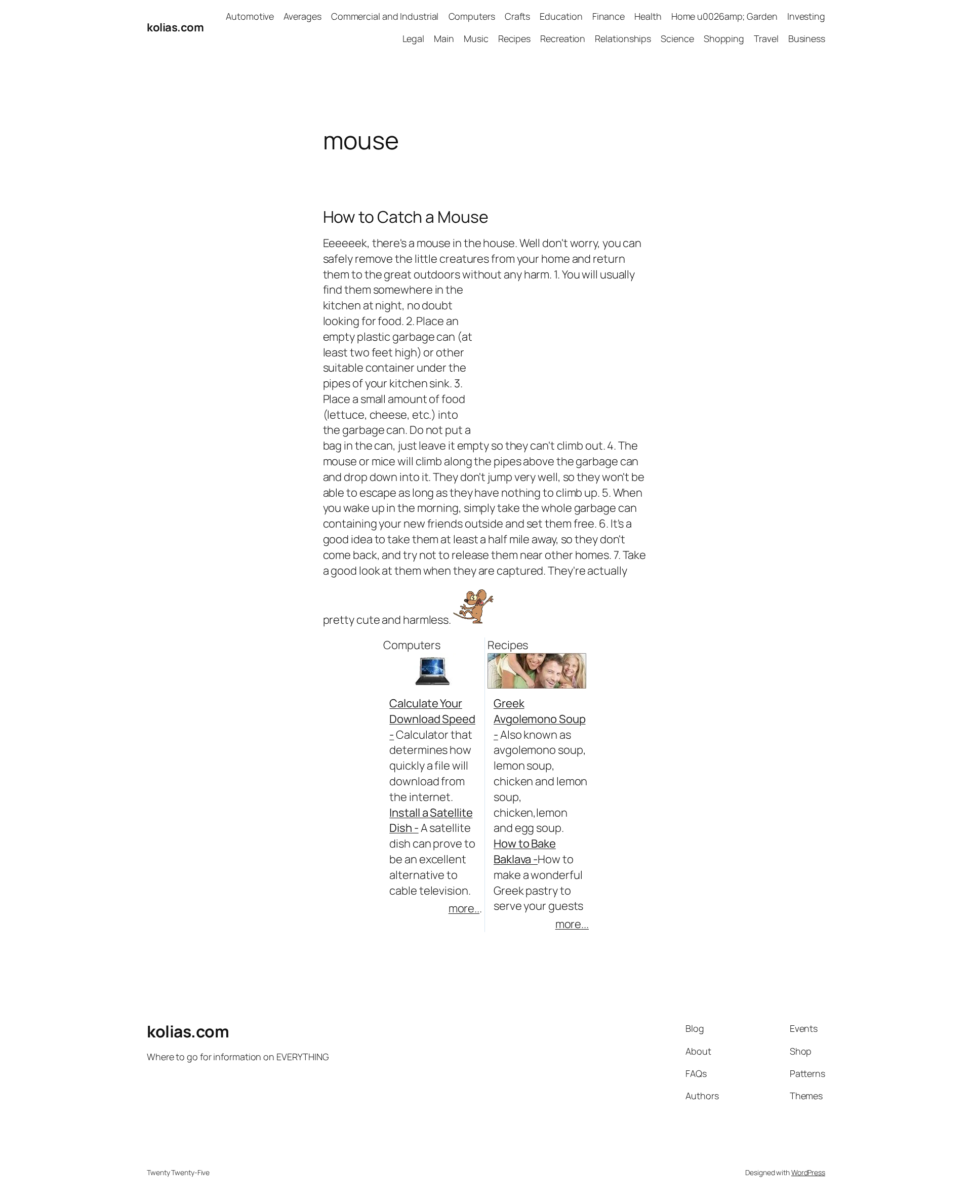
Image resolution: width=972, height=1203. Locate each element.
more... (572, 924)
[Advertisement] (441, 179)
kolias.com (175, 27)
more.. (464, 908)
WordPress (808, 1172)
